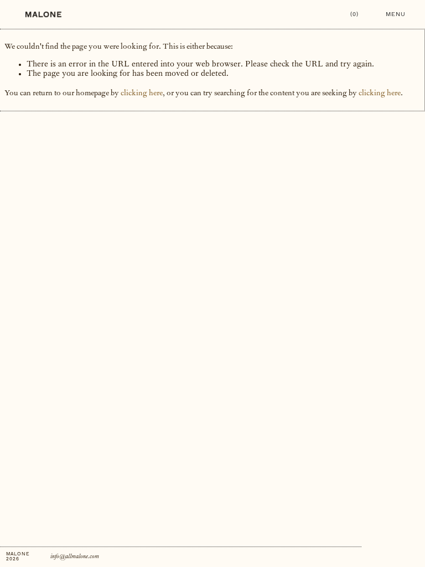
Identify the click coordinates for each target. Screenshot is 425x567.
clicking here (142, 93)
